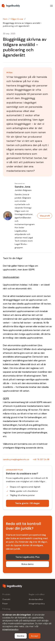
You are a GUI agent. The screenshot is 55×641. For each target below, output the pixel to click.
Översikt (6, 599)
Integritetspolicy (37, 603)
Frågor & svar (17, 19)
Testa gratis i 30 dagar (27, 503)
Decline (20, 636)
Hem (5, 19)
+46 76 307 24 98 (41, 459)
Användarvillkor (36, 599)
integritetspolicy (10, 629)
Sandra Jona (22, 186)
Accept (34, 636)
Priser (5, 603)
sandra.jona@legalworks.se (16, 459)
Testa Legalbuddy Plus (27, 557)
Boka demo (28, 564)
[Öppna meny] (51, 5)
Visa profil (45, 215)
